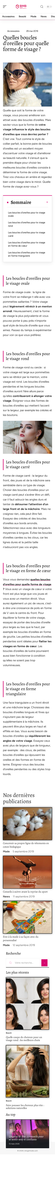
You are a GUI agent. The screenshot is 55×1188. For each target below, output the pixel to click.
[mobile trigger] (5, 6)
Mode (6, 851)
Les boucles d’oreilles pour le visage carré (26, 234)
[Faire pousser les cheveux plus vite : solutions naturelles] (27, 1071)
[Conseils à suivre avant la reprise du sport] (27, 872)
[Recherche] (42, 6)
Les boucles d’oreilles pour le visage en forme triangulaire (26, 254)
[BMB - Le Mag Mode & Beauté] (21, 6)
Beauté (9, 1033)
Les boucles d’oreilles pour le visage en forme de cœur (26, 244)
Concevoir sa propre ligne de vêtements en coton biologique (26, 845)
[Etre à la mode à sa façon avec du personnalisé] (27, 917)
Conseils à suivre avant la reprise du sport (25, 891)
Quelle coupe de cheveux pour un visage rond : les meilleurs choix (24, 1038)
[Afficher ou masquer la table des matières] (39, 202)
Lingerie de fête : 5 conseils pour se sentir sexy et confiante (26, 1138)
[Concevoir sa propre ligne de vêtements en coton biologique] (27, 823)
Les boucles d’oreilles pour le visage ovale (26, 214)
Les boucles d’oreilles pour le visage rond (26, 224)
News (6, 896)
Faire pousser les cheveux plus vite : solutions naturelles (25, 1106)
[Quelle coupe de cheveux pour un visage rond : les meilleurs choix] (27, 1003)
